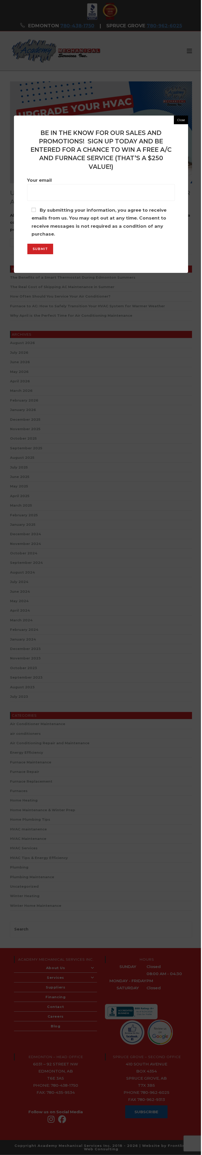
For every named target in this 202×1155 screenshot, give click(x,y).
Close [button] (181, 120)
